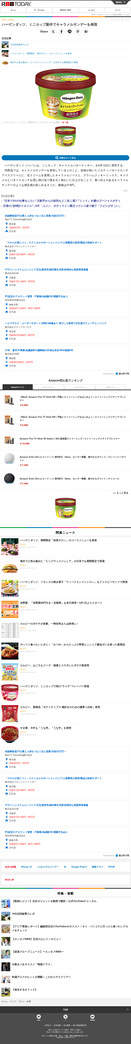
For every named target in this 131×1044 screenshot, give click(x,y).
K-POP (111, 866)
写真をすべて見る (68, 158)
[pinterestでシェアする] (78, 31)
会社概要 (66, 1025)
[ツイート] (53, 31)
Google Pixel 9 (79, 866)
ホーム (13, 10)
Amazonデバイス (17, 387)
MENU (119, 2)
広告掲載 (57, 1025)
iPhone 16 (26, 866)
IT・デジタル (39, 10)
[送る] (69, 31)
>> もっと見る (120, 492)
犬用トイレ (110, 387)
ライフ (117, 10)
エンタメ (91, 10)
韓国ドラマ (97, 866)
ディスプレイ (80, 387)
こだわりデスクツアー (48, 866)
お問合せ (47, 1025)
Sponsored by (108, 373)
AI (65, 866)
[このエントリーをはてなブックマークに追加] (86, 31)
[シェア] (61, 31)
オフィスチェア (49, 387)
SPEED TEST (65, 10)
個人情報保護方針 (80, 1025)
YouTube (92, 1020)
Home (38, 1020)
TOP (65, 1009)
